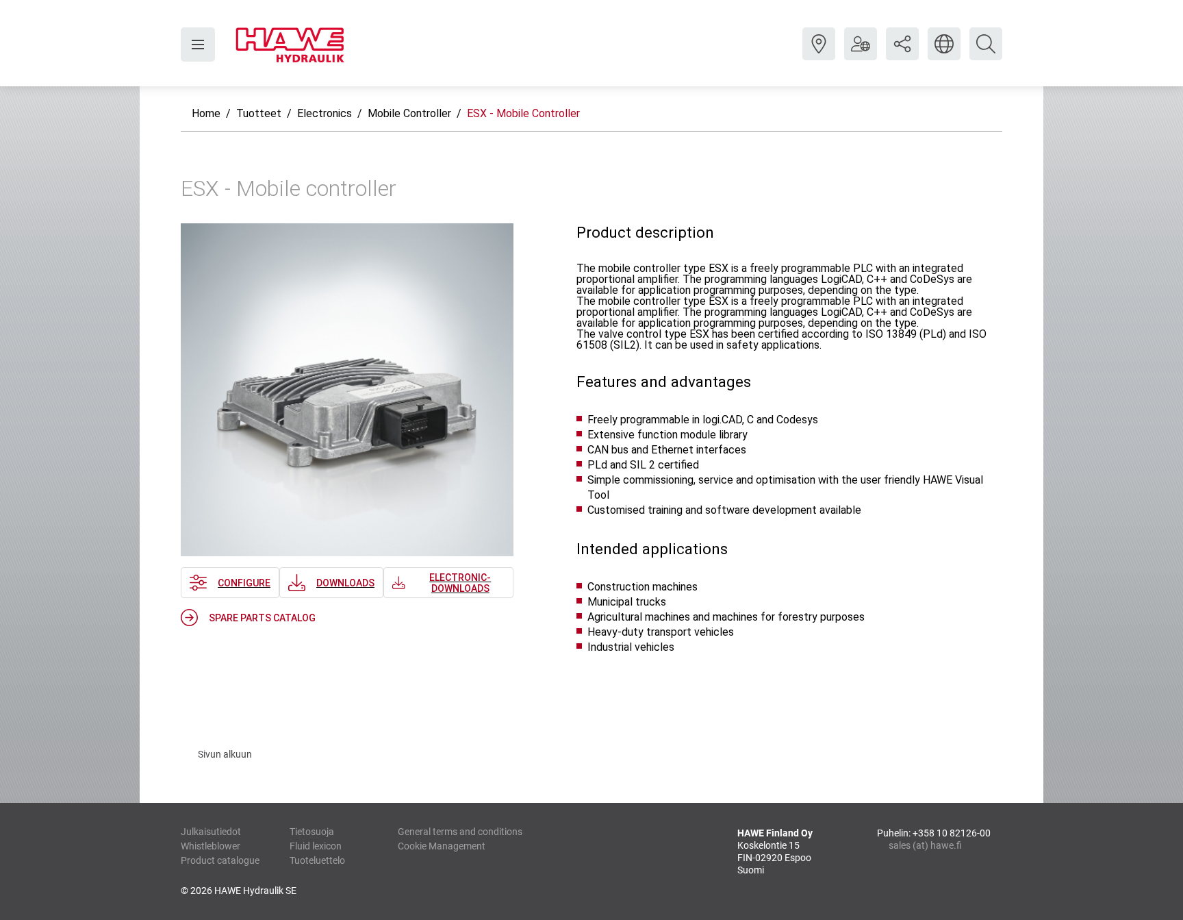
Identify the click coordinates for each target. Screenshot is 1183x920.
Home (206, 113)
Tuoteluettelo (317, 860)
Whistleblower (210, 846)
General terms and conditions (460, 831)
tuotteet (258, 113)
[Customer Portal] (860, 54)
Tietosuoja (312, 831)
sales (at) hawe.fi (925, 845)
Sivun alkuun (225, 754)
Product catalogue (220, 860)
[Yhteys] (818, 54)
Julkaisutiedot (211, 831)
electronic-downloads (460, 583)
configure (244, 582)
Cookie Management (441, 846)
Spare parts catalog (262, 617)
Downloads (345, 582)
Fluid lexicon (316, 846)
